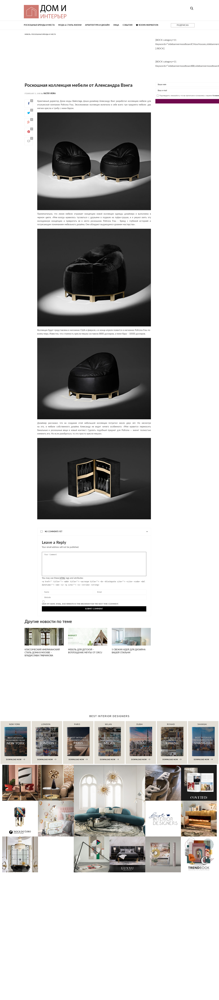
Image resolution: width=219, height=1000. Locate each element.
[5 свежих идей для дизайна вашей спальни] (131, 640)
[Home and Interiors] (67, 10)
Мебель (28, 34)
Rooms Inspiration (148, 25)
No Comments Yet (53, 531)
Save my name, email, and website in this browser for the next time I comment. (80, 604)
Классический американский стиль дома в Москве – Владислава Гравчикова (42, 653)
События (127, 25)
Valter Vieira (49, 93)
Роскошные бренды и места (39, 25)
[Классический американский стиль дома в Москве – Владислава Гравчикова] (44, 640)
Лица (116, 25)
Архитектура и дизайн (97, 25)
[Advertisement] (88, 62)
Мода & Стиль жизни (69, 25)
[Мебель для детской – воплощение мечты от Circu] (87, 640)
